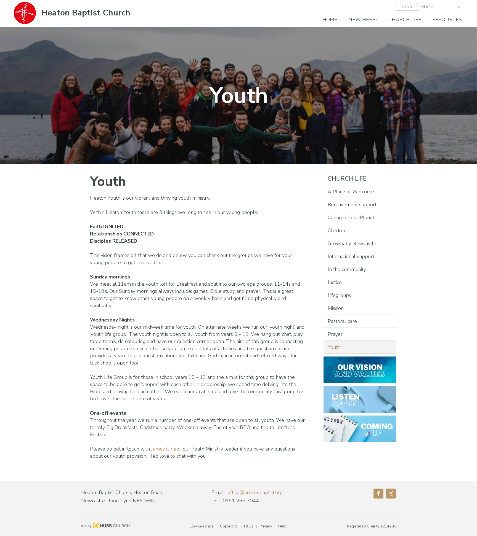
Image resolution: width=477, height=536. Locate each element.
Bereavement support (352, 204)
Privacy (265, 526)
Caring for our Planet (351, 217)
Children (337, 230)
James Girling (165, 449)
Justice (335, 282)
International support (351, 256)
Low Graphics (202, 526)
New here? (362, 19)
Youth (334, 347)
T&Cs (248, 526)
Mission (336, 308)
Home (329, 19)
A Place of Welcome (351, 191)
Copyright (228, 526)
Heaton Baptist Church (85, 12)
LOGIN (407, 7)
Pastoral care (342, 321)
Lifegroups (339, 295)
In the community (347, 269)
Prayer (335, 334)
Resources (447, 19)
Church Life (404, 19)
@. (255, 492)
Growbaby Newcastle (352, 243)
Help (282, 526)
